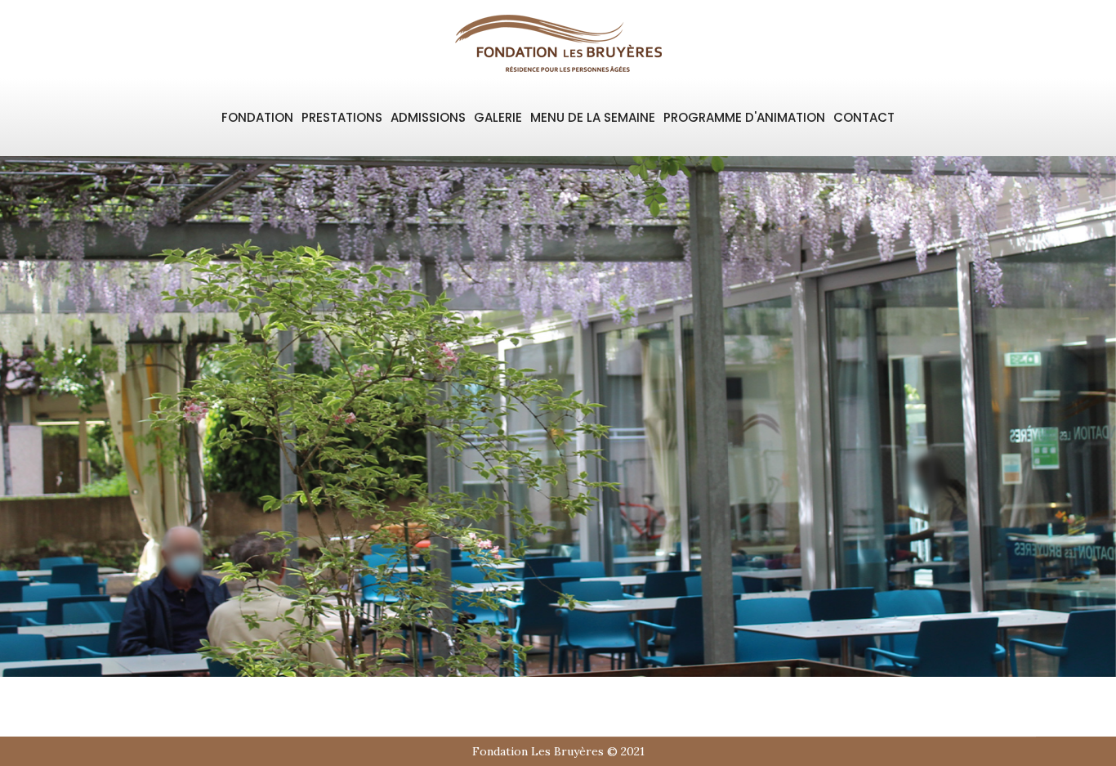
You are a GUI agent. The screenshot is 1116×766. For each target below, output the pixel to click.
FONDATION (257, 117)
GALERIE (498, 117)
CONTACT (864, 117)
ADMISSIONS (428, 117)
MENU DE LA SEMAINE (592, 117)
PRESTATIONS (341, 117)
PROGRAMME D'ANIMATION (744, 117)
